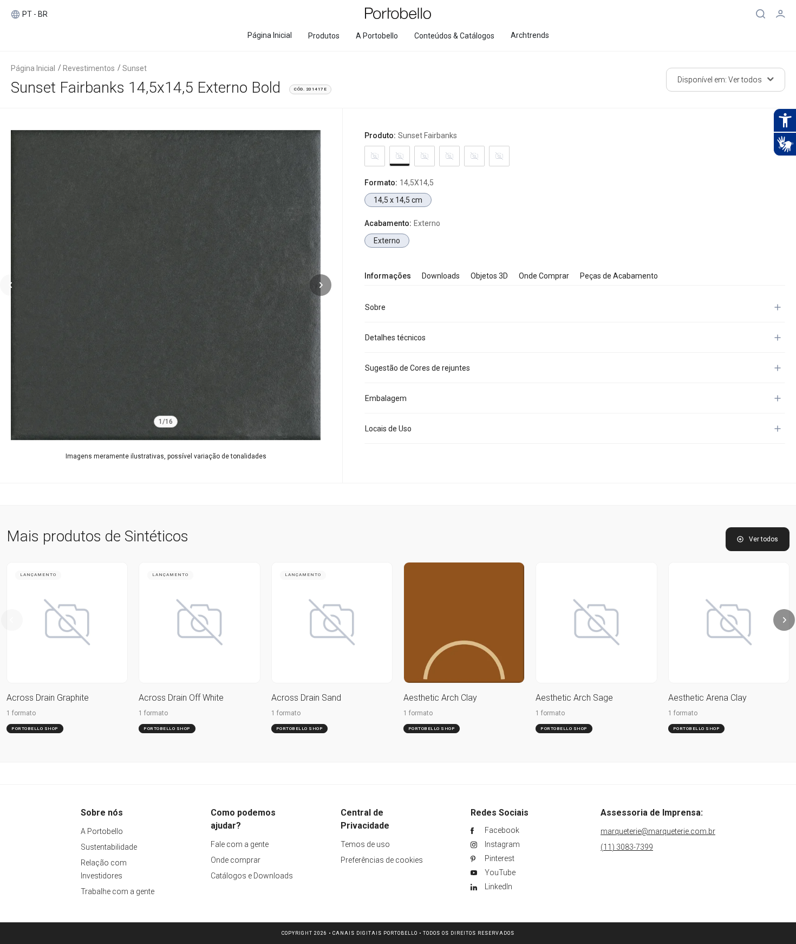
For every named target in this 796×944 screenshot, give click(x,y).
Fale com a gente (240, 844)
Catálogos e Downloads (252, 875)
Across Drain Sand (306, 698)
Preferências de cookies (382, 860)
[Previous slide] (11, 285)
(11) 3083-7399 (627, 847)
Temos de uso (365, 844)
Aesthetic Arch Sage (574, 698)
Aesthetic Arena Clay (707, 698)
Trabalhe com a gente (117, 891)
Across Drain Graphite (47, 698)
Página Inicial (33, 68)
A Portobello (102, 831)
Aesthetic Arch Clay (440, 698)
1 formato (21, 713)
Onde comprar (235, 860)
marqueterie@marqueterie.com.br (658, 831)
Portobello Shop (34, 728)
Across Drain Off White (181, 698)
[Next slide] (320, 285)
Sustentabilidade (109, 847)
